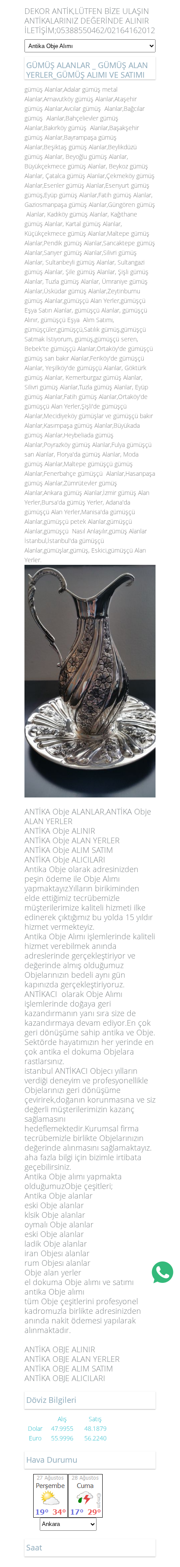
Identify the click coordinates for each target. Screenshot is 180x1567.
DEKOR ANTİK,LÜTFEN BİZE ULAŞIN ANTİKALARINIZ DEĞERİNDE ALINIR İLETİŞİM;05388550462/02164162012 (89, 20)
